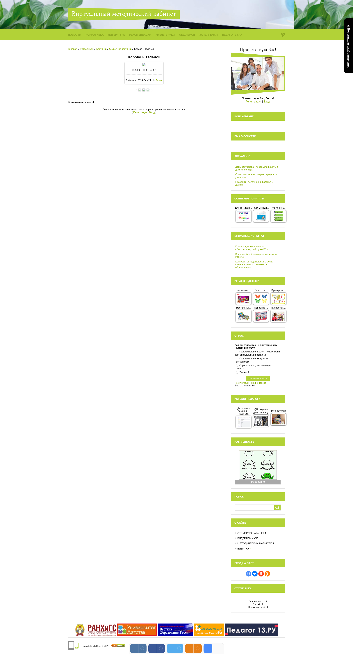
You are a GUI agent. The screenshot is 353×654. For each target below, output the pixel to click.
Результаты (241, 382)
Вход (152, 112)
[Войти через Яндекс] (261, 573)
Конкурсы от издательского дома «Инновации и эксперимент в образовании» (253, 264)
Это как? (244, 372)
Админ (159, 80)
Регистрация (140, 112)
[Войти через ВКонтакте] (255, 573)
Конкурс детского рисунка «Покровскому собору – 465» (251, 248)
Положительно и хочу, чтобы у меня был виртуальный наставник (257, 353)
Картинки (101, 49)
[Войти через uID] (248, 573)
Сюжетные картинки (120, 49)
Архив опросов (258, 382)
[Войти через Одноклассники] (267, 573)
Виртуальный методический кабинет (124, 14)
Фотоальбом (87, 49)
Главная (72, 49)
